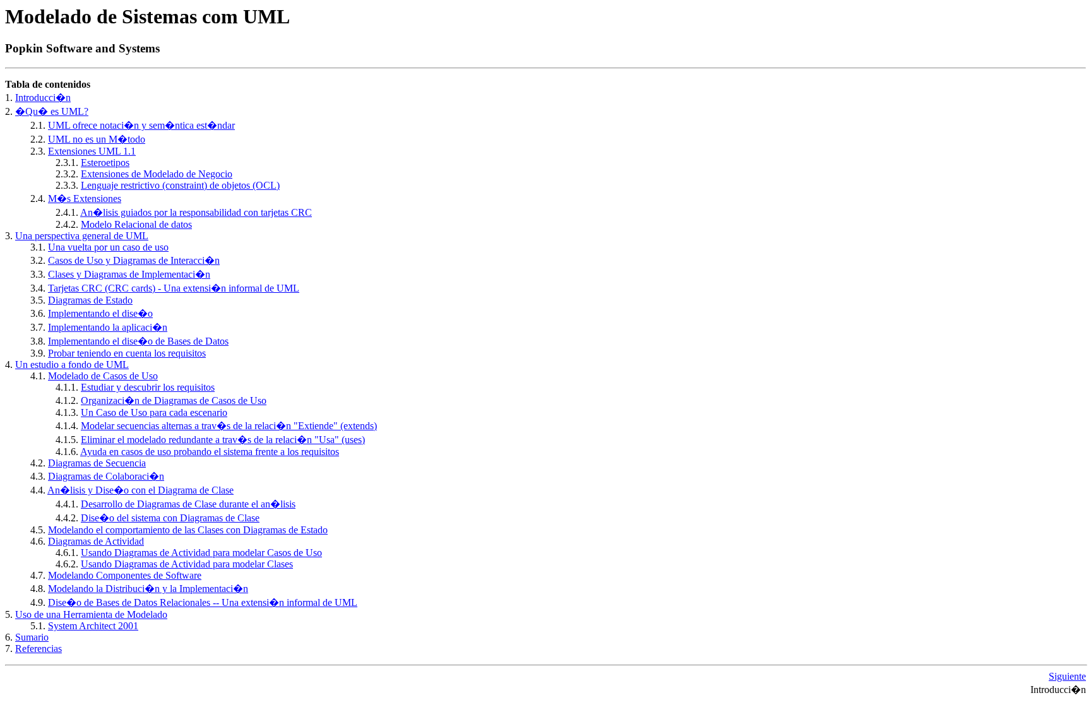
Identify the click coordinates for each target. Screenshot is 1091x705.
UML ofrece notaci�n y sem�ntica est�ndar (141, 125)
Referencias (38, 648)
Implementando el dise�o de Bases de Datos (138, 341)
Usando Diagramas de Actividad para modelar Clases (187, 564)
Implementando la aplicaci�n (107, 327)
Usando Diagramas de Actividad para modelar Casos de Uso (201, 552)
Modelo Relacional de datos (136, 224)
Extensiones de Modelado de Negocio (156, 174)
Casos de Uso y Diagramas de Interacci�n (134, 260)
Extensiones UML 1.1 (92, 151)
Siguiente (1067, 676)
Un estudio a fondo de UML (72, 364)
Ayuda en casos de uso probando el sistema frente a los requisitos (209, 451)
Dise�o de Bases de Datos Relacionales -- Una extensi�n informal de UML (202, 602)
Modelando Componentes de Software (124, 575)
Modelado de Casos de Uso (103, 375)
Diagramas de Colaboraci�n (106, 476)
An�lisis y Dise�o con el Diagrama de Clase (140, 490)
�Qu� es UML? (51, 111)
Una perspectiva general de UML (81, 235)
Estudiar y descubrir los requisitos (148, 387)
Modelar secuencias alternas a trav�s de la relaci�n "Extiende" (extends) (229, 425)
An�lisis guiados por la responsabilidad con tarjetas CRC (196, 212)
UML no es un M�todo (96, 139)
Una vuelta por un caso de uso (108, 247)
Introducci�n (43, 97)
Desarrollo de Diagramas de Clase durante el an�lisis (188, 504)
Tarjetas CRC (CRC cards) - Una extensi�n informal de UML (173, 288)
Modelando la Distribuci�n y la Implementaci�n (148, 588)
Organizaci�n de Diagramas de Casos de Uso (173, 400)
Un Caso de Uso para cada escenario (154, 412)
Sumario (32, 637)
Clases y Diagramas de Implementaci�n (129, 274)
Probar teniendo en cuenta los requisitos (127, 353)
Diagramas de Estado (90, 300)
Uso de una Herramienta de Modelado (91, 614)
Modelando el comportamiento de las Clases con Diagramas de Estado (188, 529)
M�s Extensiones (84, 198)
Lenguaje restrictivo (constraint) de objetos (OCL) (180, 185)
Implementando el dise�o (100, 313)
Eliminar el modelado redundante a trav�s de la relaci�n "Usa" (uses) (223, 439)
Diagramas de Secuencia (97, 463)
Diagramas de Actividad (96, 541)
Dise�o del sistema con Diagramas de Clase (170, 517)
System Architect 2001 (93, 625)
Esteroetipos (105, 162)
